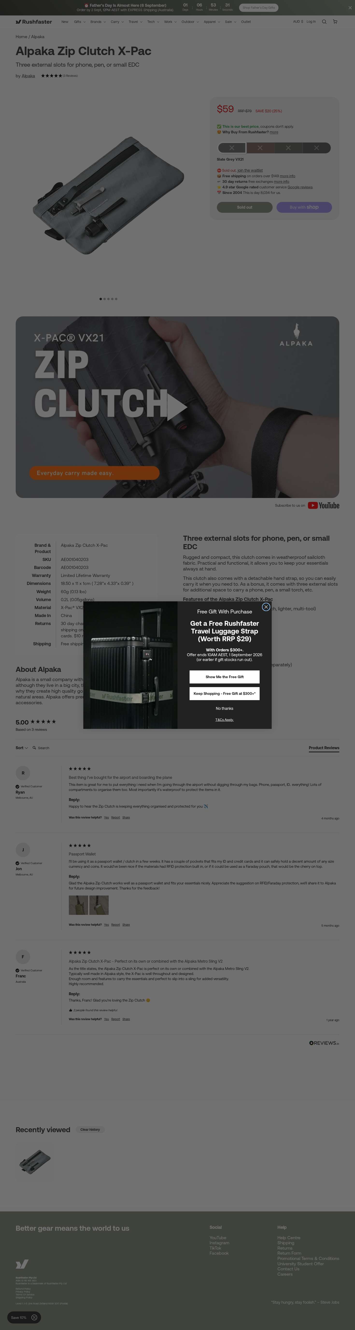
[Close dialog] (266, 607)
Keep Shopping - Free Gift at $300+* (225, 693)
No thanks (224, 708)
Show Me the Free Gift (225, 677)
